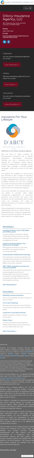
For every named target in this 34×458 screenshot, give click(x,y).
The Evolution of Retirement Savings (16, 254)
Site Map (13, 450)
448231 (3, 358)
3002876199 (29, 352)
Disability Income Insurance (13, 295)
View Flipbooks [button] (11, 65)
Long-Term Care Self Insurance (14, 312)
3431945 (27, 356)
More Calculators (10, 331)
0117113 (2, 356)
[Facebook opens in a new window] (8, 42)
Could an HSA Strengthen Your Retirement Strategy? (14, 244)
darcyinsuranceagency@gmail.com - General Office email (16, 36)
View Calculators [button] (11, 104)
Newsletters (8, 227)
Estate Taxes (7, 320)
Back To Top (26, 456)
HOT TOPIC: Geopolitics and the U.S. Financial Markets (16, 267)
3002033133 (14, 356)
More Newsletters (10, 285)
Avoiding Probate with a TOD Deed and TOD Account (16, 231)
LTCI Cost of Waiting (10, 303)
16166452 (24, 354)
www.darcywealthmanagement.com (12, 378)
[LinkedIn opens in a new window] (4, 42)
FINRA (8, 380)
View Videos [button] (10, 84)
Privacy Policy (4, 450)
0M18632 (10, 354)
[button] (28, 8)
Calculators (8, 292)
